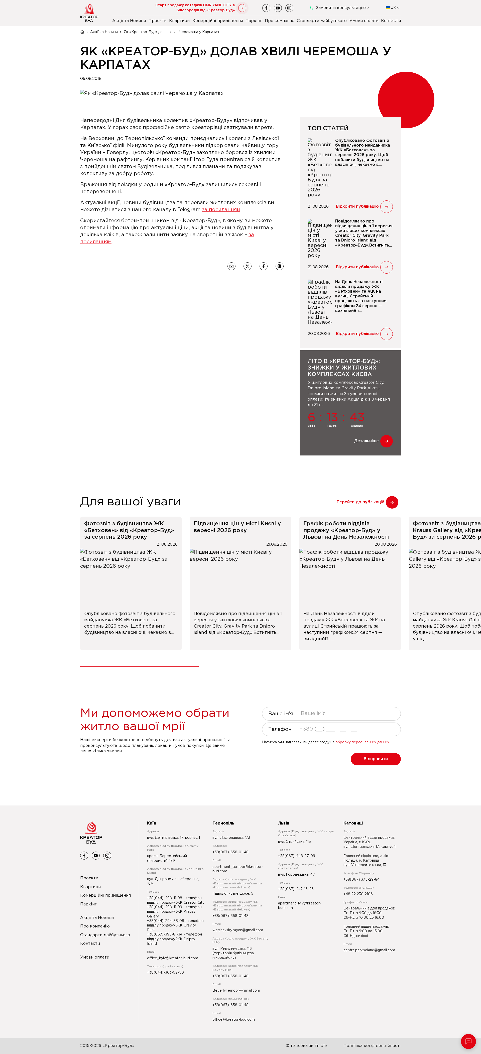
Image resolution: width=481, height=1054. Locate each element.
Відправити (376, 759)
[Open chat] (468, 1041)
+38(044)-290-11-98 (165, 898)
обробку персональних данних (362, 742)
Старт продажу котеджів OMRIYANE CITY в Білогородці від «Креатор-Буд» (195, 8)
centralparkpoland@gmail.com (369, 950)
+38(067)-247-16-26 (296, 889)
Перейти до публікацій (360, 502)
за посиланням (221, 209)
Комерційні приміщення (217, 21)
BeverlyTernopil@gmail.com (236, 990)
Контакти (391, 21)
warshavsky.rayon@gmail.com (237, 930)
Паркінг (254, 21)
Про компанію (279, 21)
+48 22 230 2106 (358, 894)
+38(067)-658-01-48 (230, 852)
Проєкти (158, 21)
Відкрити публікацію (357, 206)
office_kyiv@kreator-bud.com (172, 958)
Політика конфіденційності (372, 1046)
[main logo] (89, 13)
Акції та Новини (129, 21)
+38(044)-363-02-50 (165, 972)
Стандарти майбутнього (322, 21)
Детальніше (366, 441)
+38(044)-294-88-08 (166, 920)
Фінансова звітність (306, 1046)
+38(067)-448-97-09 (296, 856)
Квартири (179, 21)
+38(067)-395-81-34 (165, 934)
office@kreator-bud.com (233, 1019)
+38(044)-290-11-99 (165, 907)
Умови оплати (364, 21)
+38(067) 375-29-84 (361, 879)
